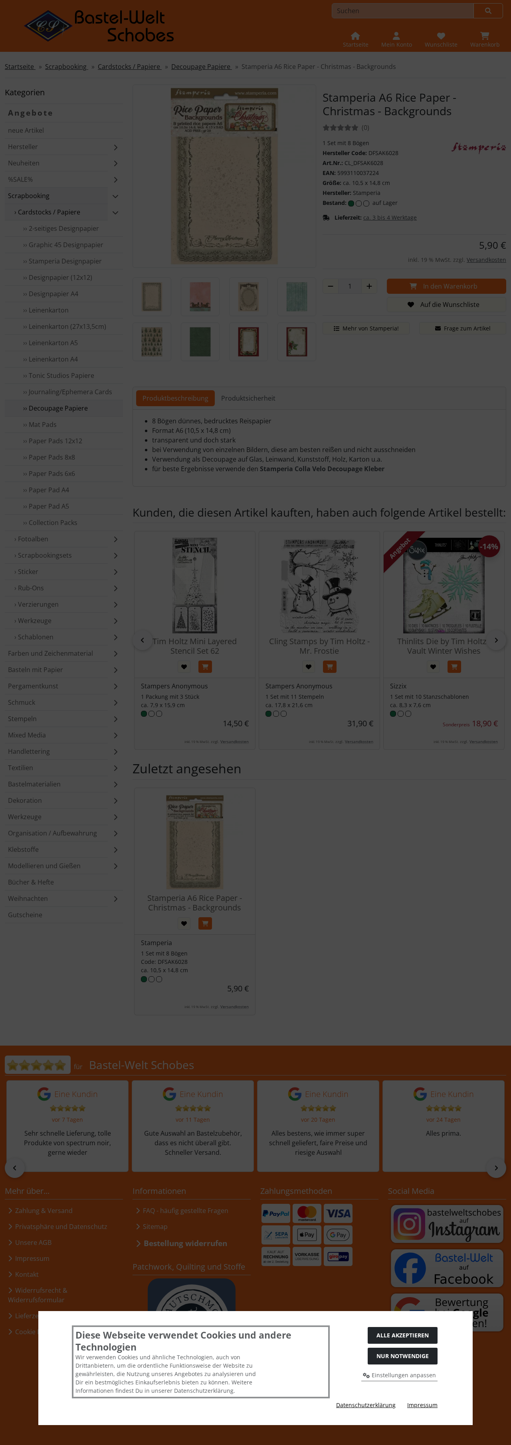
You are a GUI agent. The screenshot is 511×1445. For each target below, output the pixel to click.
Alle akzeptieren (402, 1335)
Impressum (422, 1405)
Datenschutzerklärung (366, 1405)
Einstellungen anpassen (403, 1375)
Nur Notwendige (402, 1356)
